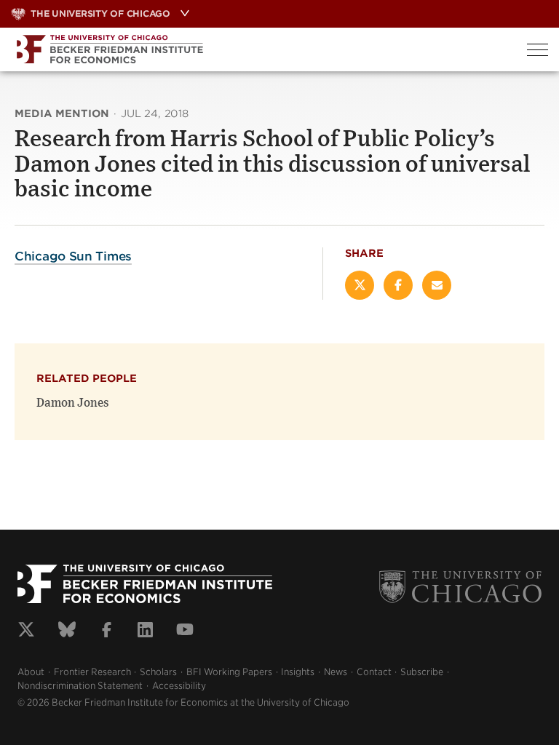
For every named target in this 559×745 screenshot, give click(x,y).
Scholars (158, 671)
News (335, 671)
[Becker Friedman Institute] (258, 49)
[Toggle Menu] (537, 50)
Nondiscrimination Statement (80, 685)
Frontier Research (92, 671)
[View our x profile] (26, 631)
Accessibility (179, 685)
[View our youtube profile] (185, 631)
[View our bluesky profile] (67, 631)
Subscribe (421, 671)
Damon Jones (72, 403)
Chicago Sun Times (73, 256)
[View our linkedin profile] (145, 631)
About (30, 671)
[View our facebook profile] (106, 631)
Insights (297, 671)
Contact (374, 671)
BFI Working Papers (229, 671)
